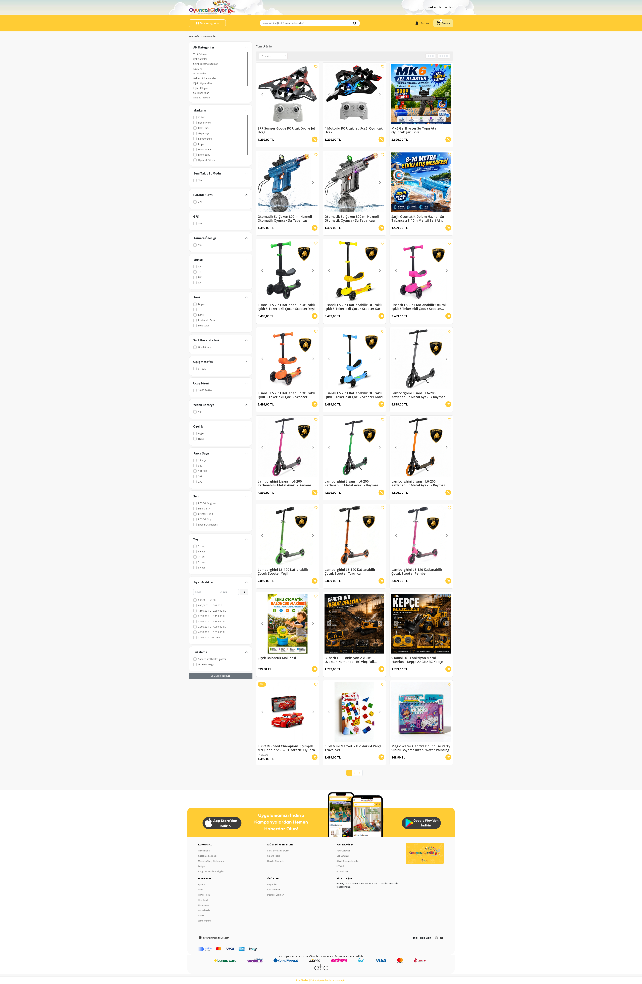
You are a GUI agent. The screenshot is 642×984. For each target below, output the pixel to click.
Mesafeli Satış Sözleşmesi (211, 860)
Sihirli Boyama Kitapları (205, 63)
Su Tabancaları (201, 92)
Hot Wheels (204, 910)
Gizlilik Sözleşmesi (207, 855)
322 (200, 465)
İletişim (201, 866)
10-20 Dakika (205, 390)
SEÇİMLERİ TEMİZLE (220, 675)
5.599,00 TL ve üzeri (209, 637)
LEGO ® (197, 68)
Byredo (201, 884)
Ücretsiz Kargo (206, 664)
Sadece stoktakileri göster (212, 659)
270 (200, 481)
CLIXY (201, 117)
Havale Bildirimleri (276, 860)
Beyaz (201, 304)
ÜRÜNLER (273, 878)
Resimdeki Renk (206, 320)
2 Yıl (200, 201)
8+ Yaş (201, 551)
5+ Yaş (201, 562)
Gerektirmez (204, 347)
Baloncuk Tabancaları (205, 78)
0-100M (202, 368)
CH (199, 282)
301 (200, 476)
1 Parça (202, 460)
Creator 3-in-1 (205, 513)
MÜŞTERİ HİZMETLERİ (280, 844)
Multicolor (203, 325)
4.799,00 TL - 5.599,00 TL (212, 632)
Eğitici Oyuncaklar (202, 83)
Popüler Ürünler (275, 894)
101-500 (202, 471)
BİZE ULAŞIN (344, 878)
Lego (201, 144)
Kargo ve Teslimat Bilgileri (211, 871)
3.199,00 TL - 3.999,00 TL (212, 621)
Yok (200, 180)
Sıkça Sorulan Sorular (278, 850)
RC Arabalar (199, 73)
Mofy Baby (204, 154)
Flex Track (203, 128)
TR (199, 271)
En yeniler (272, 884)
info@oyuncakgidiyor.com (216, 937)
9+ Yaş (201, 567)
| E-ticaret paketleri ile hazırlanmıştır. (321, 980)
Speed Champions (208, 524)
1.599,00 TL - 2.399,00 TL (212, 610)
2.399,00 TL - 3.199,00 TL (212, 616)
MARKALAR (204, 878)
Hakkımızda (435, 7)
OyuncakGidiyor (206, 160)
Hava (201, 438)
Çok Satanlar (200, 59)
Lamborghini (205, 138)
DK (199, 277)
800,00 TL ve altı (207, 600)
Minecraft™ (204, 508)
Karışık (201, 314)
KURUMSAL (205, 844)
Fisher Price (204, 122)
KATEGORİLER (345, 844)
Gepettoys (203, 133)
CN (199, 266)
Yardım (449, 7)
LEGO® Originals (207, 503)
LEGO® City (204, 519)
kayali (201, 915)
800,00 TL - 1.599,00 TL (211, 605)
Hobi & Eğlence (201, 97)
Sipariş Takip (273, 855)
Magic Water (205, 149)
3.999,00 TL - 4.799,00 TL (212, 626)
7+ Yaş (201, 556)
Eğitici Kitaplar (200, 88)
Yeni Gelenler (200, 54)
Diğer (201, 433)
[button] (443, 23)
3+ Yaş (201, 546)
